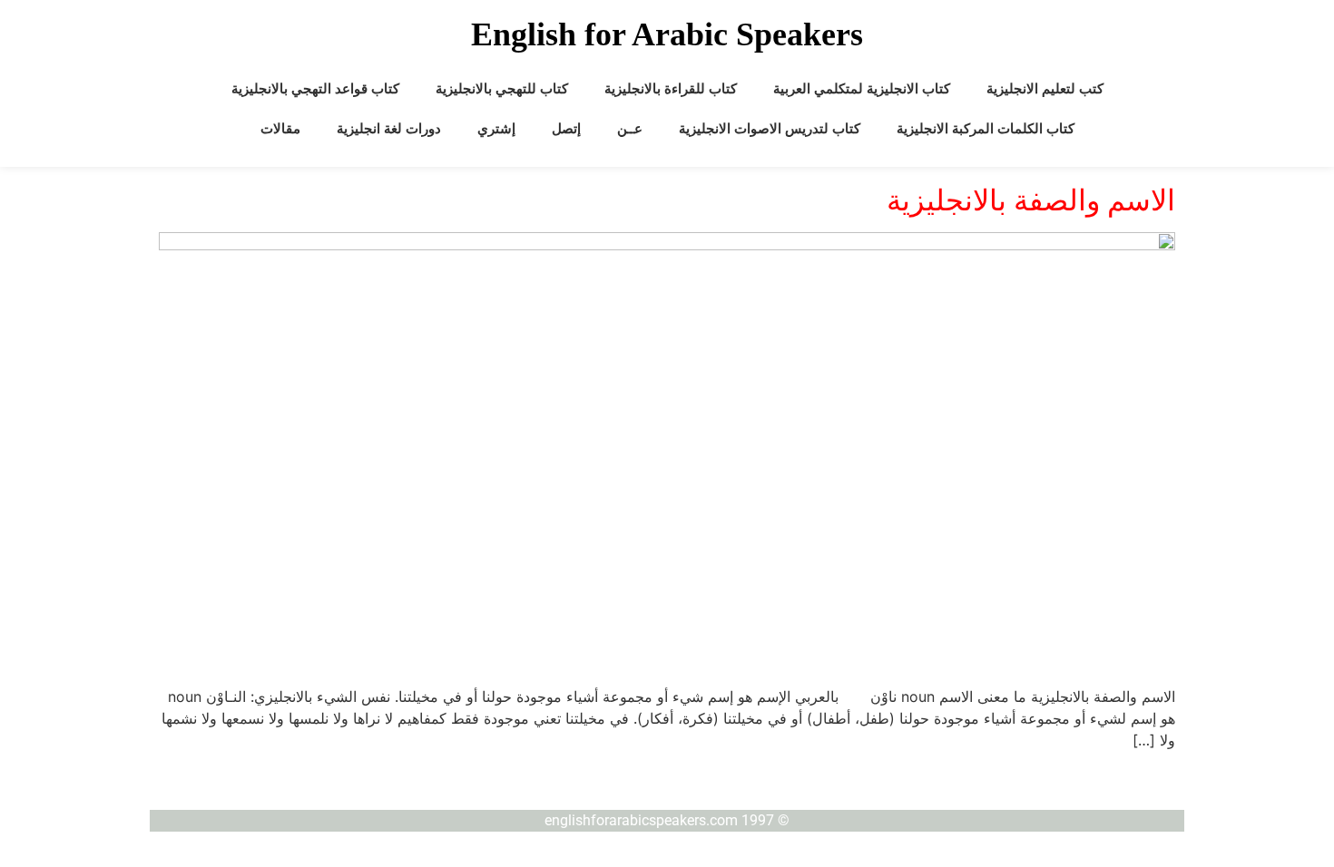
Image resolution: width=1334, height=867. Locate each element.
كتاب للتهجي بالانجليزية (502, 89)
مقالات (280, 129)
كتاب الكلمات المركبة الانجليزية (985, 129)
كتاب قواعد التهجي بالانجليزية (315, 89)
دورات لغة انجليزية (389, 129)
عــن (629, 129)
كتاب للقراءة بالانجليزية (670, 89)
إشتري (496, 129)
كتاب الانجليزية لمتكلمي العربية (861, 89)
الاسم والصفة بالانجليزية (1031, 200)
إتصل (566, 129)
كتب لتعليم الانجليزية (1044, 89)
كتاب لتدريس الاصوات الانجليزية (769, 129)
